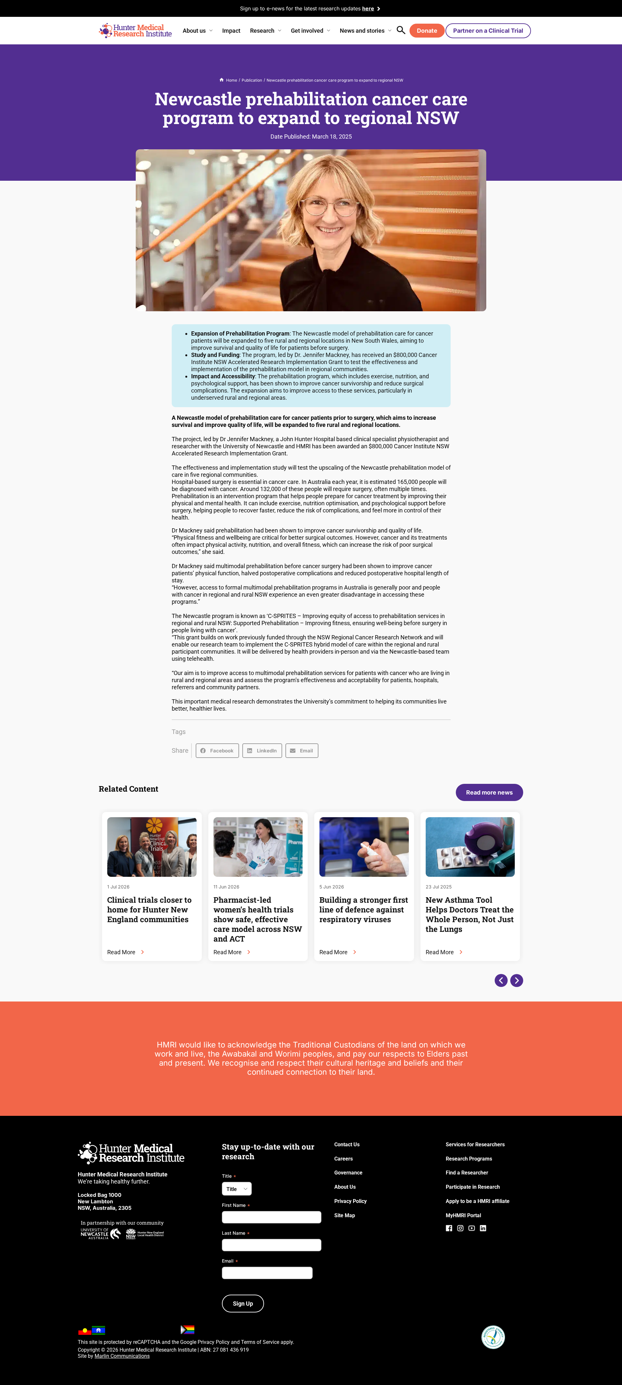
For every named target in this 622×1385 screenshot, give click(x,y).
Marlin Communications (122, 1356)
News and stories (362, 30)
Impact (231, 30)
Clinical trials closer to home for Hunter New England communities (149, 909)
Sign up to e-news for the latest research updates (300, 8)
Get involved (307, 30)
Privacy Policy (214, 1342)
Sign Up (243, 1303)
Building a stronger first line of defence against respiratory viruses (363, 909)
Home (231, 80)
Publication (252, 80)
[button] (217, 750)
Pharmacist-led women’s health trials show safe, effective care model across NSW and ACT (257, 919)
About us (194, 30)
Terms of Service (260, 1342)
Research (262, 30)
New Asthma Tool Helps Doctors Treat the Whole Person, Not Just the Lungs (470, 914)
